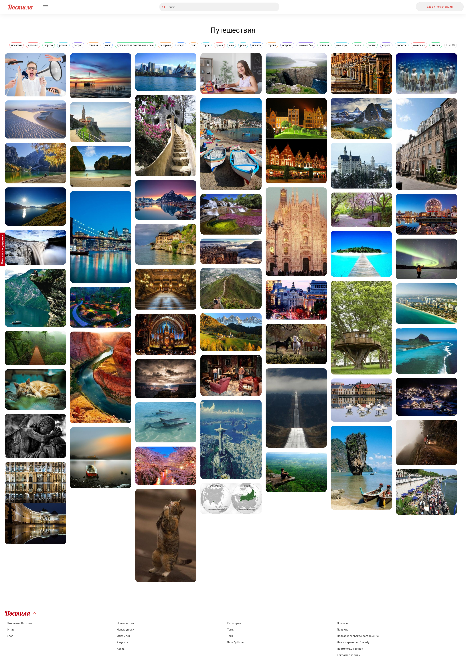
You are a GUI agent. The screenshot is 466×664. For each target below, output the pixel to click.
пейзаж (256, 45)
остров (78, 45)
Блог (10, 635)
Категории (234, 623)
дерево (48, 45)
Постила (20, 7)
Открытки (123, 635)
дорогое (401, 45)
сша (231, 45)
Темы (230, 629)
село (193, 45)
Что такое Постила (19, 623)
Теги (230, 635)
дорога (386, 45)
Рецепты (123, 642)
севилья (93, 45)
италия (435, 45)
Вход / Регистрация (440, 6)
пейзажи (16, 45)
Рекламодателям (348, 655)
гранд (219, 45)
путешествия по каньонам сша (135, 45)
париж (372, 45)
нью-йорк (341, 45)
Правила (342, 629)
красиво (33, 45)
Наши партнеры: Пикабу (353, 642)
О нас (10, 629)
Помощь (342, 623)
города (272, 45)
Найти (263, 7)
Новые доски (125, 629)
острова (287, 45)
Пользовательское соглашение (358, 635)
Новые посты (125, 623)
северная (165, 45)
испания (324, 45)
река (243, 45)
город (206, 45)
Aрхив (121, 648)
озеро (180, 45)
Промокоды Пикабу (350, 648)
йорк (108, 45)
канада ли (419, 45)
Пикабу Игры (235, 642)
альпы (358, 45)
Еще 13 (450, 45)
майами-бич (306, 45)
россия (63, 45)
